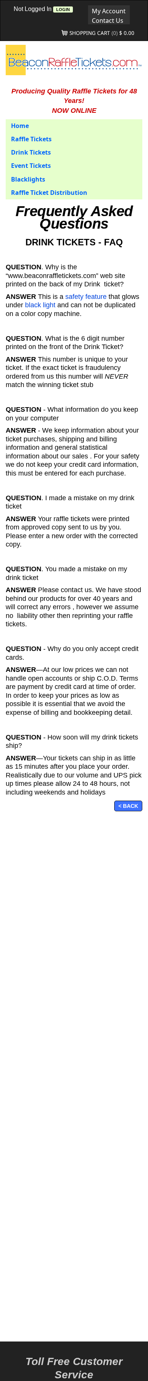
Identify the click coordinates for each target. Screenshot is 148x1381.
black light (40, 305)
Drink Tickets (31, 152)
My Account (109, 11)
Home (20, 126)
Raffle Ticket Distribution (49, 192)
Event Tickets (31, 165)
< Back (128, 806)
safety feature (87, 296)
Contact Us (107, 20)
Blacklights (28, 179)
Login (63, 9)
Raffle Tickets (31, 139)
